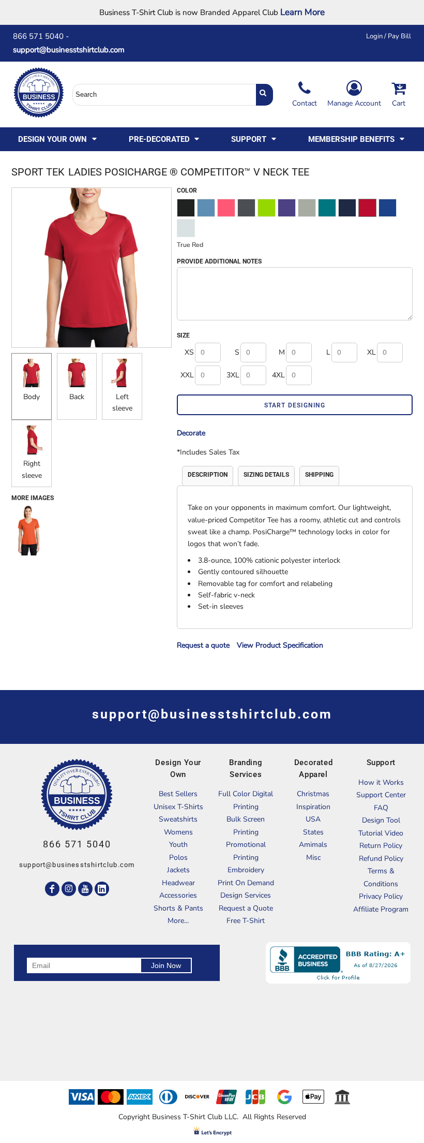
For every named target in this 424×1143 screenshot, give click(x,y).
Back (76, 397)
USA (313, 819)
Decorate (191, 433)
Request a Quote (246, 908)
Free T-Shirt (245, 921)
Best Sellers (178, 794)
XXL (187, 375)
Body (31, 397)
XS (189, 352)
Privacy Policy (381, 896)
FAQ (381, 808)
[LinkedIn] (102, 889)
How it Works (381, 782)
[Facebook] (52, 889)
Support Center (381, 795)
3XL (232, 375)
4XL (278, 375)
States (313, 832)
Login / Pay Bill (388, 36)
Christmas (313, 794)
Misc (313, 857)
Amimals (313, 844)
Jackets (178, 870)
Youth (178, 844)
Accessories (178, 895)
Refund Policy (381, 858)
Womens (178, 832)
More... (178, 921)
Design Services (245, 895)
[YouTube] (85, 889)
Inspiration (313, 807)
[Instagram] (69, 889)
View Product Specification (280, 645)
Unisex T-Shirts (178, 807)
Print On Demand (246, 883)
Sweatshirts (178, 819)
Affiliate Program (380, 909)
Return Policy (380, 846)
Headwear (178, 883)
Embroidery (246, 870)
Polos (178, 857)
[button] (58, 139)
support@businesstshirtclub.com (73, 50)
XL (371, 352)
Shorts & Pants (178, 908)
